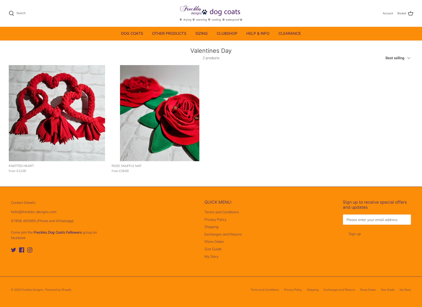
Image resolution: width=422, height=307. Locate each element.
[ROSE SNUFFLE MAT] (160, 113)
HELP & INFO (257, 33)
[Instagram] (29, 249)
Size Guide (213, 249)
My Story (211, 256)
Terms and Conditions (221, 212)
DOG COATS (132, 33)
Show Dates (214, 241)
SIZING (201, 33)
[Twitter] (13, 249)
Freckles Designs (33, 289)
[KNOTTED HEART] (57, 113)
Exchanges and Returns (223, 234)
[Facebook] (21, 249)
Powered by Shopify (58, 289)
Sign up (355, 234)
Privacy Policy (215, 219)
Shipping (211, 227)
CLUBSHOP (227, 33)
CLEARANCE (289, 33)
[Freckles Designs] (211, 13)
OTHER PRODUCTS (169, 33)
